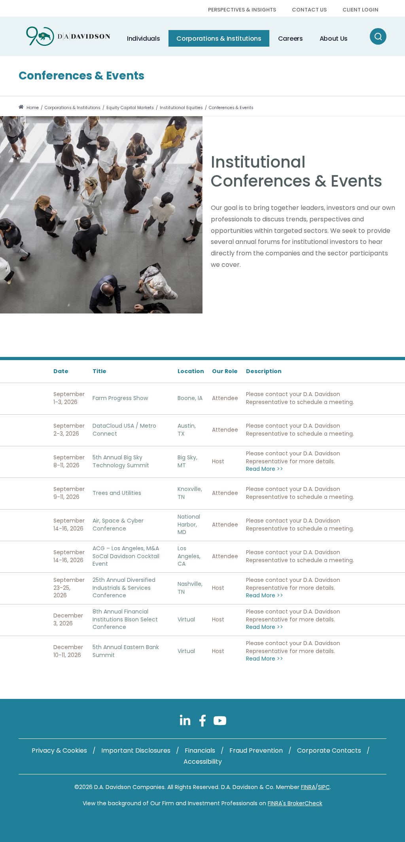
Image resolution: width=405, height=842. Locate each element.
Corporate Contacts (329, 750)
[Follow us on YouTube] (220, 720)
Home (32, 108)
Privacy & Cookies (59, 750)
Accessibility (203, 761)
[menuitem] (242, 10)
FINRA (308, 787)
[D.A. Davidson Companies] (68, 36)
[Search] (378, 36)
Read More (264, 469)
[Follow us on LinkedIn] (186, 720)
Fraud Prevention (256, 750)
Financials (200, 750)
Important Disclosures (135, 750)
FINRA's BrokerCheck (295, 803)
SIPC (324, 787)
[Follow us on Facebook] (203, 720)
